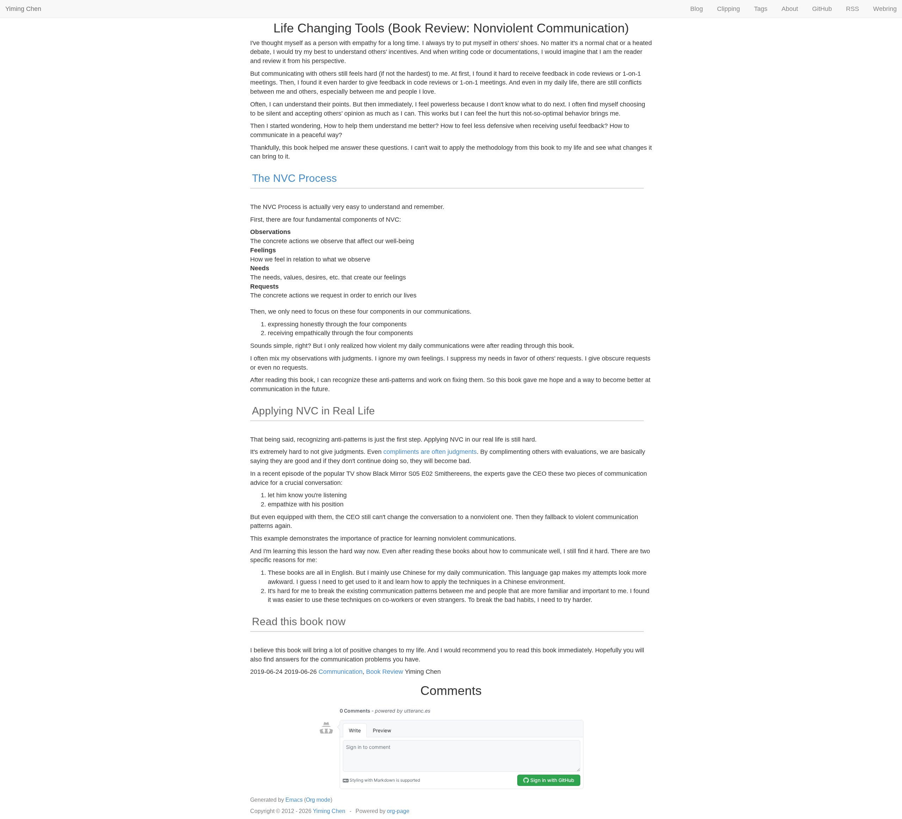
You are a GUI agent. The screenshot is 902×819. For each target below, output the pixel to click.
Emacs (294, 800)
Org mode (318, 800)
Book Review (384, 671)
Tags (760, 8)
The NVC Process (294, 178)
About (789, 8)
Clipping (728, 8)
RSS (852, 8)
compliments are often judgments (430, 451)
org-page (398, 811)
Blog (696, 8)
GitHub (822, 8)
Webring (885, 8)
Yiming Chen (23, 8)
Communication (341, 671)
